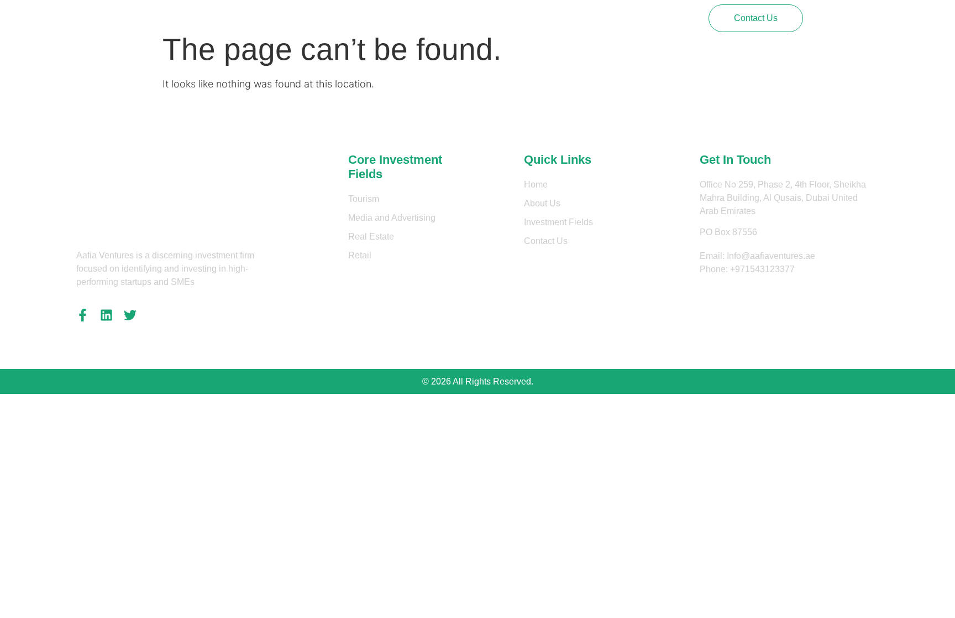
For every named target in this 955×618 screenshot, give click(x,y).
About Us (380, 18)
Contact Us (522, 18)
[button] (756, 18)
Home (333, 18)
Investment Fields (449, 18)
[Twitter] (130, 315)
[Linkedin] (106, 315)
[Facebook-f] (82, 315)
